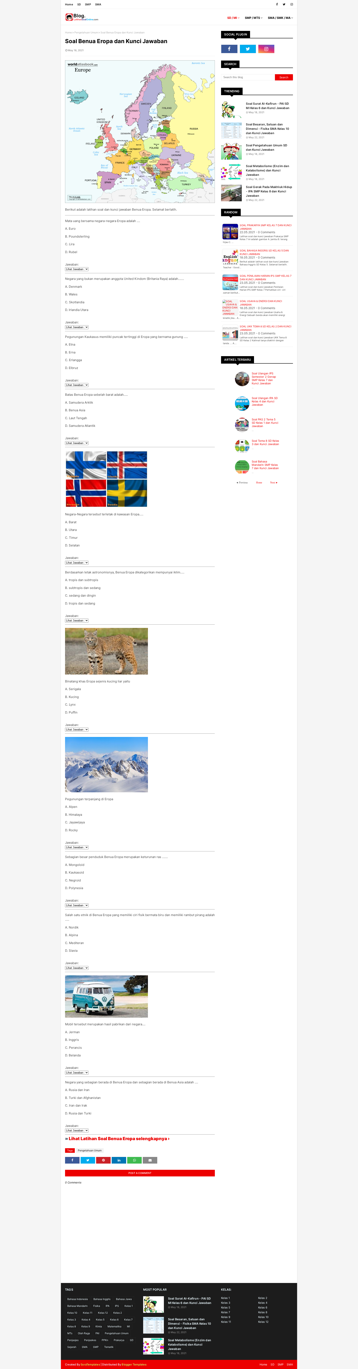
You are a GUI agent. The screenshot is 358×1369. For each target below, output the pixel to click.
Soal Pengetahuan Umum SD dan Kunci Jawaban (266, 147)
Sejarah (71, 1346)
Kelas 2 (117, 1312)
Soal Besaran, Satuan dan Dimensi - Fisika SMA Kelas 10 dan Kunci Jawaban (267, 129)
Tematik (109, 1346)
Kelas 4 (86, 1319)
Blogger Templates (134, 1364)
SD (79, 4)
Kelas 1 (129, 1305)
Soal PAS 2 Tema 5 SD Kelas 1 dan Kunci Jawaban (265, 423)
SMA (98, 4)
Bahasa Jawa (124, 1299)
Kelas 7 (128, 1319)
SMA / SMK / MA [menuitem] (279, 17)
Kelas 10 (72, 1312)
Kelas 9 (85, 1326)
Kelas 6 (114, 1319)
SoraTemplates (90, 1364)
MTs (69, 1333)
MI (128, 1326)
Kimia (99, 1326)
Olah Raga (84, 1333)
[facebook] (277, 4)
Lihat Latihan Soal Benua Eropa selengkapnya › (119, 1138)
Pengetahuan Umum (86, 32)
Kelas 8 (71, 1326)
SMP (88, 4)
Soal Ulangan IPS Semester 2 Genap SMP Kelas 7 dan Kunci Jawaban (264, 378)
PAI (97, 1333)
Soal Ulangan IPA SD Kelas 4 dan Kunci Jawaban (265, 401)
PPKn (105, 1340)
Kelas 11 (87, 1312)
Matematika (114, 1326)
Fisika (96, 1305)
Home (69, 4)
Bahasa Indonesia (77, 1299)
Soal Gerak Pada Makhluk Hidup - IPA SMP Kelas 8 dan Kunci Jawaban (269, 191)
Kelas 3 (71, 1319)
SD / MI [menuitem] (232, 17)
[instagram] (291, 4)
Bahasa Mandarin (77, 1305)
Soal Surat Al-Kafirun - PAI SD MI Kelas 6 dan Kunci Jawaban (267, 106)
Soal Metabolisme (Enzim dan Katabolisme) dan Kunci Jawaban (267, 170)
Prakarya (119, 1340)
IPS (117, 1305)
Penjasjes (73, 1340)
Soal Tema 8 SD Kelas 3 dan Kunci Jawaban (265, 442)
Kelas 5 (100, 1319)
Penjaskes (90, 1340)
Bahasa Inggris (101, 1299)
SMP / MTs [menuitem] (252, 17)
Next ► (274, 482)
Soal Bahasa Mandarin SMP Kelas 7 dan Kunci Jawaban (265, 465)
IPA (107, 1305)
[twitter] (284, 4)
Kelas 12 (103, 1312)
